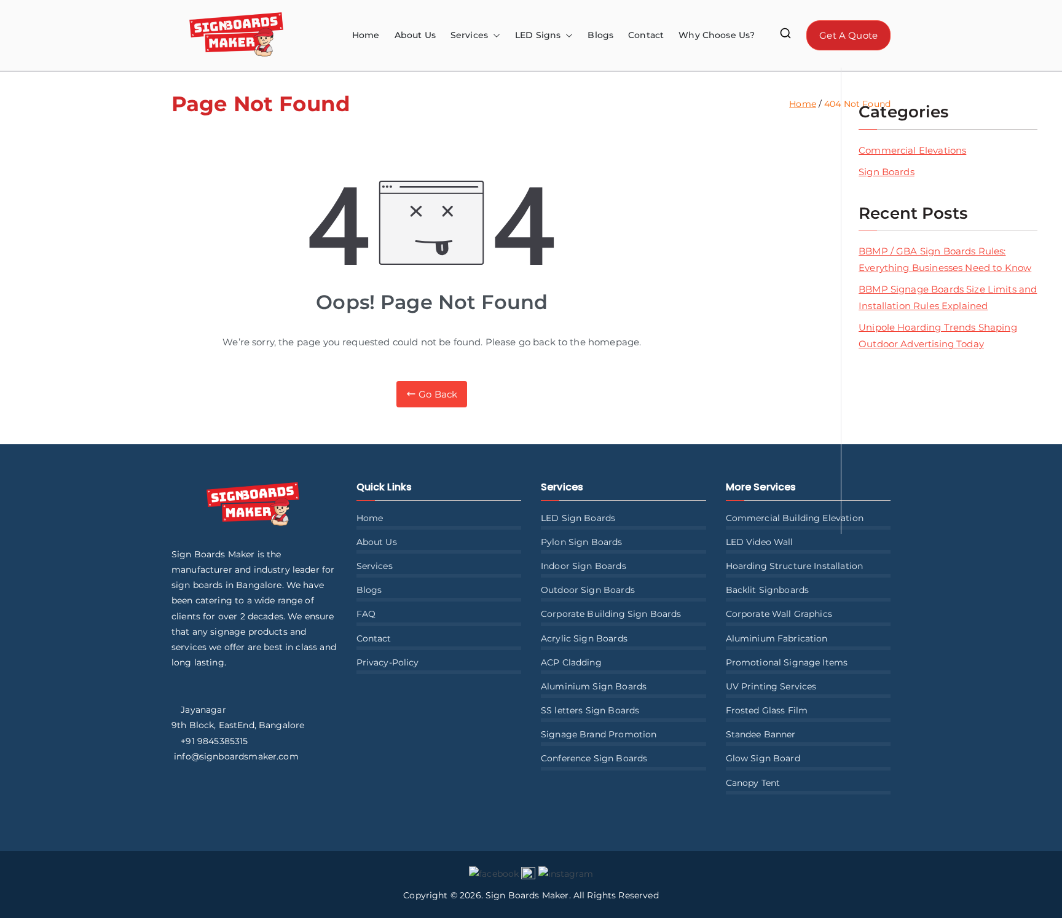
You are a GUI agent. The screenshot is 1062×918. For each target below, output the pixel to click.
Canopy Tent (753, 782)
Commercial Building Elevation (794, 518)
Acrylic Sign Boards (584, 638)
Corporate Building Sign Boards (611, 613)
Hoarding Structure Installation (794, 565)
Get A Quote (848, 35)
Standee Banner (761, 734)
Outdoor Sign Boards (588, 589)
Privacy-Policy (387, 662)
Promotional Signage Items (787, 662)
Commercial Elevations (912, 150)
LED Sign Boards (578, 518)
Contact (646, 35)
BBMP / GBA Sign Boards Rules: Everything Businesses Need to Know (945, 259)
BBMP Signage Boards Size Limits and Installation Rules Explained (948, 297)
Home (366, 35)
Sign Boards (886, 172)
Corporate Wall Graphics (779, 613)
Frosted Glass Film (767, 710)
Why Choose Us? (716, 35)
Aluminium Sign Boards (594, 686)
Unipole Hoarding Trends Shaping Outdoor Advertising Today (938, 335)
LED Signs (537, 35)
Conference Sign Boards (594, 758)
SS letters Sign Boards (590, 710)
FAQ (366, 613)
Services (374, 565)
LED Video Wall (759, 541)
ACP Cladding (571, 662)
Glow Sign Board (763, 758)
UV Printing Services (771, 686)
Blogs (600, 35)
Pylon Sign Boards (582, 541)
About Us (415, 35)
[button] (494, 35)
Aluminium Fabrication (777, 638)
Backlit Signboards (767, 589)
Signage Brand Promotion (598, 734)
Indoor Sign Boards (583, 565)
